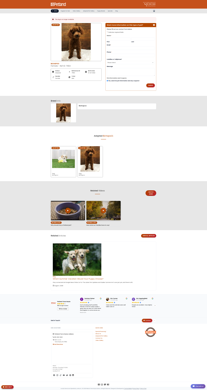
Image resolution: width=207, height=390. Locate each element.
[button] (155, 305)
